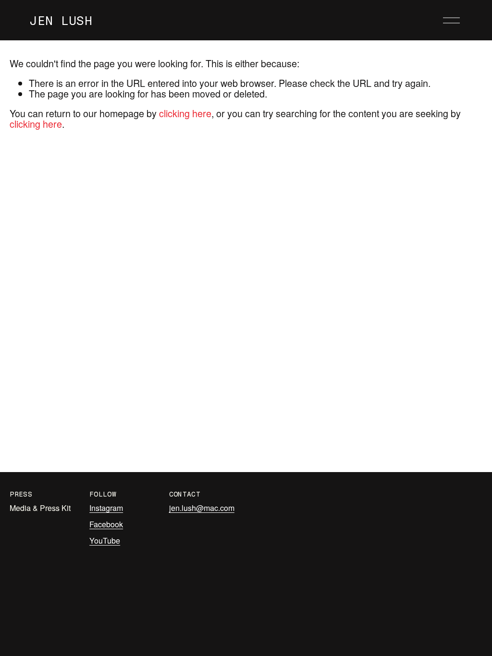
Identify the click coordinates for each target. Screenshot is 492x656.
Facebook (106, 524)
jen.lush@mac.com (201, 508)
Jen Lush (60, 20)
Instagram (106, 508)
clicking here (185, 113)
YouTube (104, 540)
